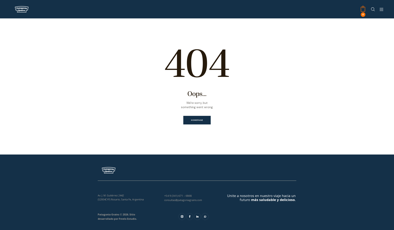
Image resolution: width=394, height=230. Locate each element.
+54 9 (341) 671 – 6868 (178, 195)
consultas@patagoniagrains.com (183, 200)
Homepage (197, 120)
